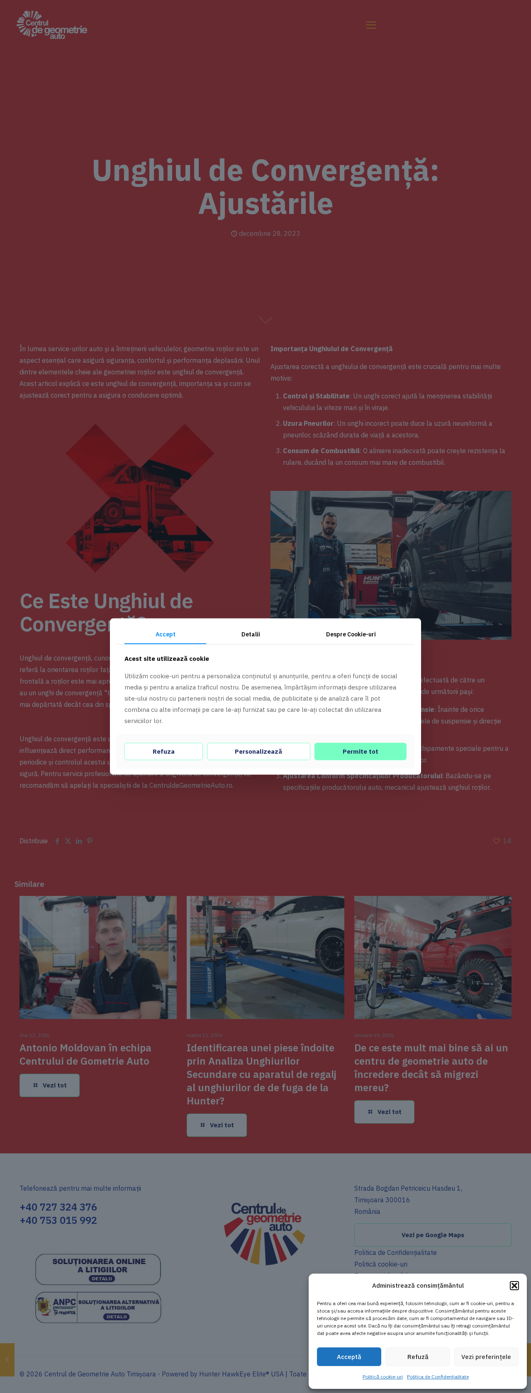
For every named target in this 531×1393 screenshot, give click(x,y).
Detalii (250, 634)
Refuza (164, 751)
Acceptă (349, 1357)
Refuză (418, 1357)
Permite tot (360, 751)
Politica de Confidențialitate (438, 1377)
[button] (514, 1285)
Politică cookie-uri (383, 1377)
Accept (165, 634)
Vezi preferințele (486, 1357)
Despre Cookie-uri (351, 634)
